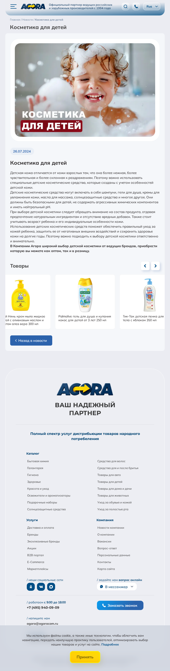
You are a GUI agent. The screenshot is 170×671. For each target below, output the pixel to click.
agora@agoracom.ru (42, 624)
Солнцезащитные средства (46, 509)
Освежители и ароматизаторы (48, 495)
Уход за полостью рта (112, 509)
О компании (105, 534)
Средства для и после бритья (117, 468)
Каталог (32, 454)
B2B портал (35, 555)
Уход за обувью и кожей (114, 502)
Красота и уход (38, 488)
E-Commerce (35, 562)
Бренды (32, 534)
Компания (105, 520)
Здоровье (34, 481)
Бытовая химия (38, 461)
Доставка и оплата (40, 527)
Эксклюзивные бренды (43, 541)
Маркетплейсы (37, 569)
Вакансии (104, 541)
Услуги (32, 520)
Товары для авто (109, 475)
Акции (31, 548)
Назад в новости (32, 340)
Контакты (104, 562)
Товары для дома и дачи (114, 488)
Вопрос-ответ (107, 548)
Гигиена (33, 475)
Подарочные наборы (42, 502)
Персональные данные (113, 555)
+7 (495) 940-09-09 (43, 607)
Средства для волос (111, 461)
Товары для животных (113, 495)
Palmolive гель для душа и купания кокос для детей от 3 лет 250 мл (84, 318)
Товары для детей (109, 481)
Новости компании (110, 527)
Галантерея (35, 468)
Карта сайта (106, 569)
